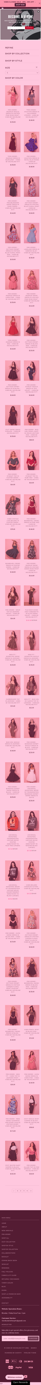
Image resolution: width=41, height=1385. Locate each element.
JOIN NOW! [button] (29, 27)
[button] (38, 11)
